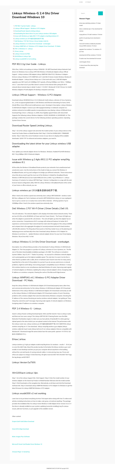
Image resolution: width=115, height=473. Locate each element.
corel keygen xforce (84, 62)
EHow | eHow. (19, 51)
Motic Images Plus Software (21, 436)
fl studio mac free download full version (90, 58)
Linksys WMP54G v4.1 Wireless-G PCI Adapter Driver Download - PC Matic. (38, 46)
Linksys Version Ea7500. (22, 54)
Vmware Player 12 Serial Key (21, 452)
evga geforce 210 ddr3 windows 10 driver (90, 34)
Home (81, 2)
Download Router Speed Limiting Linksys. (27, 31)
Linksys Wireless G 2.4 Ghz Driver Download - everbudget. (33, 44)
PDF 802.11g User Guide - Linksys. (25, 26)
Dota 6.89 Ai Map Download (20, 429)
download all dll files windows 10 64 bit (90, 55)
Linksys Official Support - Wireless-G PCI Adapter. (30, 28)
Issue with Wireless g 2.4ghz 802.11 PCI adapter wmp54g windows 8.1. (37, 36)
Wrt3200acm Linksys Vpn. (23, 56)
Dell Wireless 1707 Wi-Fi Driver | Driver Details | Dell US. (32, 41)
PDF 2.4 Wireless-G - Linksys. (24, 49)
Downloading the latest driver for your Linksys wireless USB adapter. (36, 33)
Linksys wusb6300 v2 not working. (25, 59)
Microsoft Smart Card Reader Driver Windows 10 (27, 444)
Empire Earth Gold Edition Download (23, 421)
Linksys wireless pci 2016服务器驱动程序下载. (29, 38)
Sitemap (88, 2)
